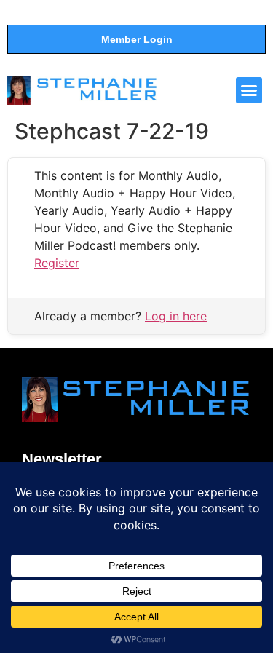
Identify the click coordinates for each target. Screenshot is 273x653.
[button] (249, 90)
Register (56, 263)
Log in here (176, 316)
